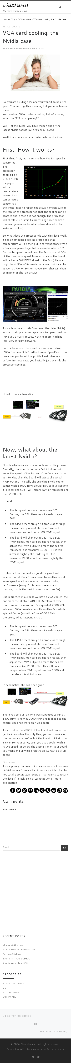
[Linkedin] (36, 790)
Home (6, 19)
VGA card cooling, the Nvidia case (19, 949)
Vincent (9, 48)
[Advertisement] (35, 891)
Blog (13, 19)
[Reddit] (53, 790)
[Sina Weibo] (65, 790)
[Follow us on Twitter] (38, 1057)
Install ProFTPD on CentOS (16, 958)
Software (9, 996)
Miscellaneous (13, 983)
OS (4, 987)
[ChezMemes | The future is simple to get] (16, 5)
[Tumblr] (47, 790)
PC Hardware (24, 19)
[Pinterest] (30, 790)
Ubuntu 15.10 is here (13, 944)
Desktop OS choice (12, 954)
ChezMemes (28, 1044)
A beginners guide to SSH (15, 963)
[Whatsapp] (24, 790)
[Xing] (42, 790)
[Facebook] (12, 790)
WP (22, 1049)
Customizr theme (55, 1049)
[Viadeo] (59, 790)
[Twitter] (18, 790)
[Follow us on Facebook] (33, 1057)
